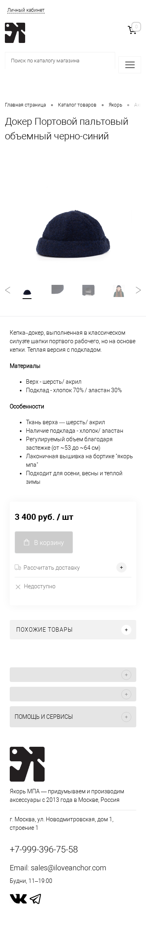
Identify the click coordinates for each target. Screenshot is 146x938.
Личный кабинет (26, 10)
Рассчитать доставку (52, 567)
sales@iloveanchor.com (68, 867)
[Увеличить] (73, 221)
